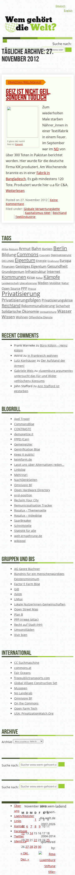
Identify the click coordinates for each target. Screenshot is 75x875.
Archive (7, 742)
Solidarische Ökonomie (20, 311)
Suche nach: (61, 43)
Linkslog (19, 470)
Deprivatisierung (61, 255)
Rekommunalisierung (38, 306)
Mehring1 (21, 475)
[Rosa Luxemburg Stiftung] (47, 872)
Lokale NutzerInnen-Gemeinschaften (39, 604)
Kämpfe (52, 277)
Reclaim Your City (26, 500)
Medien (43, 283)
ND (56, 149)
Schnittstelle (22, 526)
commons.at (22, 668)
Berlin (60, 248)
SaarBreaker (22, 520)
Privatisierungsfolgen (21, 300)
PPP (24, 288)
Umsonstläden (24, 630)
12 (23, 833)
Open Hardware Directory (32, 490)
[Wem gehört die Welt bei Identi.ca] (32, 6)
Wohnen (22, 317)
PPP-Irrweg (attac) (26, 619)
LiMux (18, 599)
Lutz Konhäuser (25, 360)
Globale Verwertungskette (42, 209)
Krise (31, 277)
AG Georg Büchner (27, 569)
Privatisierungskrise (57, 300)
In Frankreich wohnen (43, 356)
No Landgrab (23, 693)
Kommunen (14, 277)
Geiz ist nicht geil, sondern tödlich (28, 94)
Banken (47, 249)
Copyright (44, 255)
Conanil (19, 144)
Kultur (39, 277)
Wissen (8, 317)
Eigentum (25, 260)
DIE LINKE (8, 261)
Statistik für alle (25, 531)
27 (27, 847)
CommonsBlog (24, 424)
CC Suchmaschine (26, 663)
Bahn (36, 248)
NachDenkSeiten (25, 480)
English (68, 10)
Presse (32, 288)
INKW (18, 594)
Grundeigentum (13, 272)
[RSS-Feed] (38, 6)
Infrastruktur (35, 271)
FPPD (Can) (21, 439)
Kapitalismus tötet (37, 213)
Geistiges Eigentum (30, 266)
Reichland (60, 213)
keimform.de (23, 459)
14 (31, 833)
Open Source (11, 288)
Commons (28, 254)
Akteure (13, 249)
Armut (25, 248)
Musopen (20, 688)
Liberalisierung (28, 283)
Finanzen (8, 266)
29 (35, 847)
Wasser (64, 311)
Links (17, 821)
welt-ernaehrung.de (28, 536)
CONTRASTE (22, 429)
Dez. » (25, 859)
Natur (65, 283)
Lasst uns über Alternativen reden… (39, 465)
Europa (65, 260)
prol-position (23, 495)
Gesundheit (57, 266)
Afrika (5, 249)
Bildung (9, 254)
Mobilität (55, 283)
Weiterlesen (15, 190)
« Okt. (25, 853)
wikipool (20, 541)
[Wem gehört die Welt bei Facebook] (18, 6)
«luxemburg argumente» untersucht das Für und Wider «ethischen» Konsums (43, 376)
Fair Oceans (22, 673)
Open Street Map (26, 609)
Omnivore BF (23, 485)
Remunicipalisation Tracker (33, 505)
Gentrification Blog (27, 449)
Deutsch (60, 6)
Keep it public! (24, 454)
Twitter (19, 836)
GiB (16, 589)
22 (35, 840)
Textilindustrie (25, 217)
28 (31, 847)
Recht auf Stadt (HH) (28, 625)
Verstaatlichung (48, 311)
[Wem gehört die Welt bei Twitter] (25, 6)
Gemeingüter (23, 444)
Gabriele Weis (24, 371)
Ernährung (53, 260)
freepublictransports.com (32, 678)
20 (27, 840)
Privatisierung (21, 293)
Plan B (18, 614)
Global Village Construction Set (35, 683)
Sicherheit (63, 306)
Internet (53, 271)
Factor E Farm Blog (27, 584)
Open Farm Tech (25, 708)
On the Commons (26, 703)
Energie (41, 261)
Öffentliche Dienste (40, 317)
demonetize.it (23, 434)
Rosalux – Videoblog (28, 515)
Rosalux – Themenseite (30, 510)
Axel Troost (22, 419)
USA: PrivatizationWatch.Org (34, 713)
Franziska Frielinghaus (24, 82)
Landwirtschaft (10, 283)
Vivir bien (20, 635)
